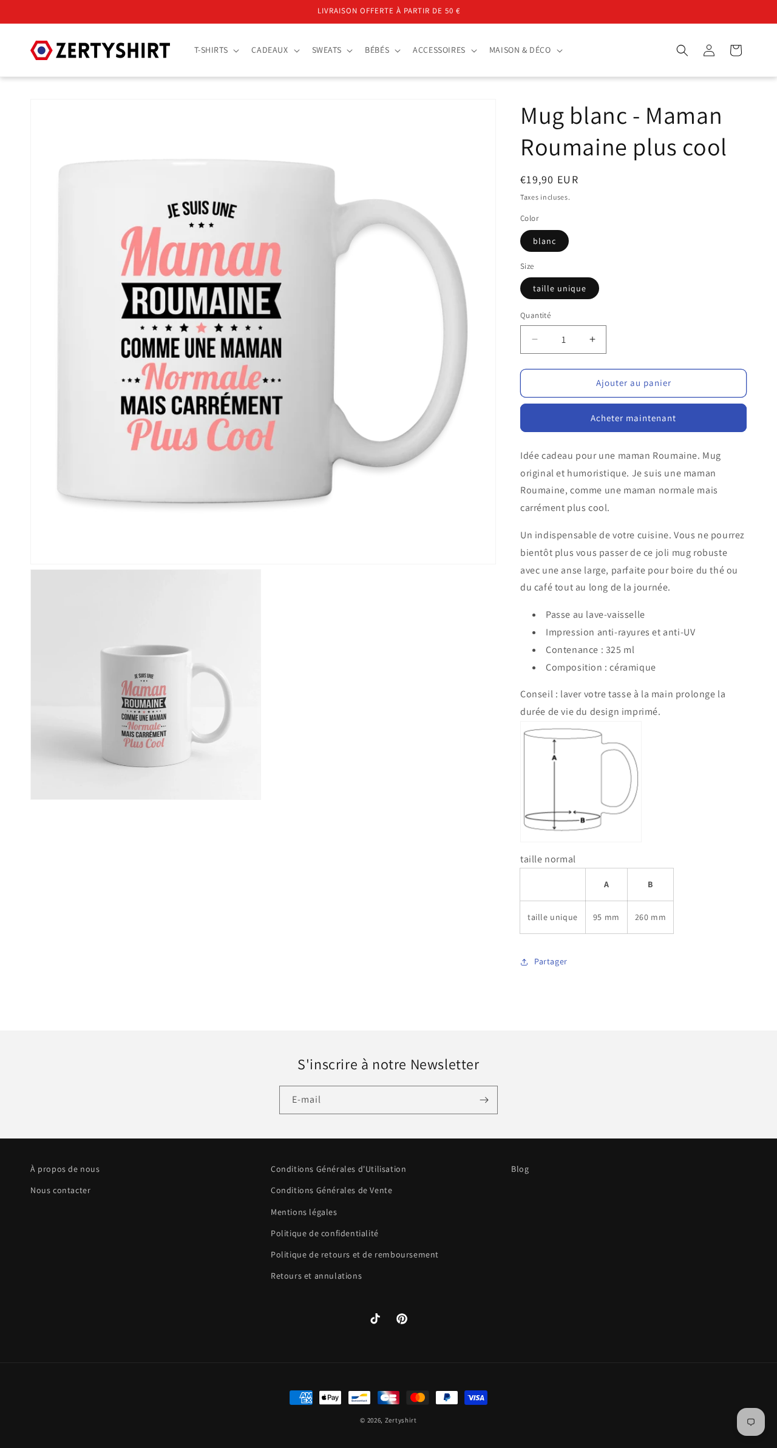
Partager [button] (551, 961)
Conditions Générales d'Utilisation (338, 1168)
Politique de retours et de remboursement (355, 1254)
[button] (216, 50)
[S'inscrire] (483, 1100)
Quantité (535, 315)
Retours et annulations (316, 1275)
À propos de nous (65, 1168)
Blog (520, 1168)
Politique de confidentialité (325, 1233)
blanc (544, 240)
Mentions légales (304, 1211)
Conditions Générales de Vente (331, 1190)
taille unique (559, 288)
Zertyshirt (401, 1420)
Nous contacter (60, 1190)
